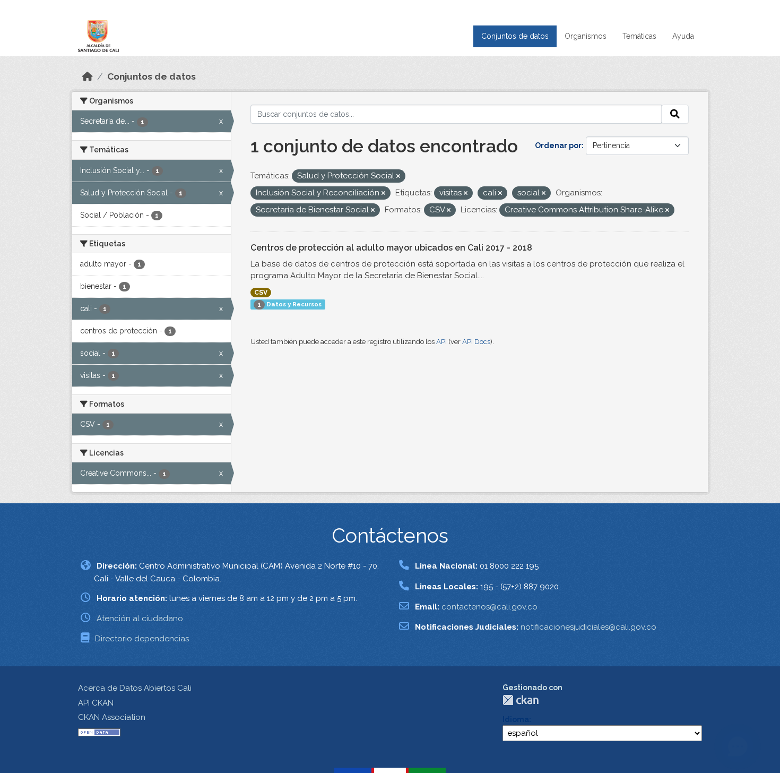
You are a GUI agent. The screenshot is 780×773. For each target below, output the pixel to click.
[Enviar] (675, 114)
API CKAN (96, 703)
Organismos (585, 36)
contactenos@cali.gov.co (489, 607)
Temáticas (639, 36)
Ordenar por (558, 145)
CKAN (520, 700)
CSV (260, 292)
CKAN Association (111, 717)
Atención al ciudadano (140, 618)
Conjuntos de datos (515, 36)
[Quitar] (398, 176)
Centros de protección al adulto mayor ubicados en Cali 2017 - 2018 (391, 248)
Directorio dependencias (142, 638)
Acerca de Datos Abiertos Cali (135, 688)
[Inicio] (87, 76)
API (441, 342)
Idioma (515, 719)
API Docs (476, 342)
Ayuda (683, 36)
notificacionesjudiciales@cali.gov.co (588, 627)
